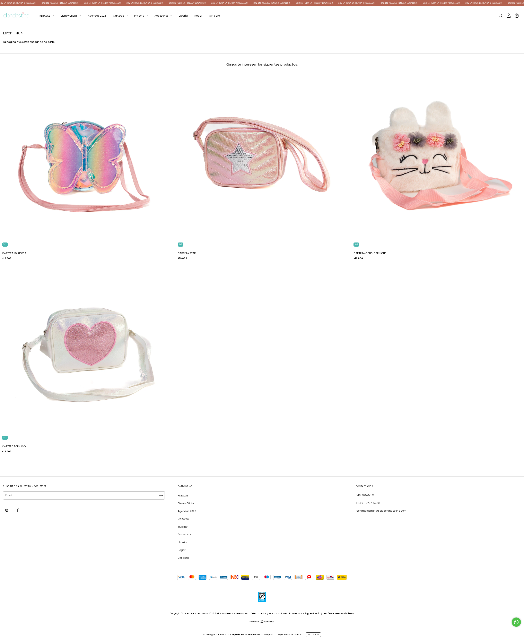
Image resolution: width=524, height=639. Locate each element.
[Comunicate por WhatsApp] (516, 622)
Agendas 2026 (97, 15)
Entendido (313, 634)
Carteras (119, 15)
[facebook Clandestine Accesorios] (17, 510)
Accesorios (162, 15)
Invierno (139, 15)
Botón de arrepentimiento (339, 613)
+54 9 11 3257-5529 (368, 503)
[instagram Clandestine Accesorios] (7, 510)
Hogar (198, 15)
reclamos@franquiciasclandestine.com (381, 510)
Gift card (214, 15)
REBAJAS (45, 15)
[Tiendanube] (262, 622)
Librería (183, 15)
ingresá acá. (312, 613)
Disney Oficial (69, 15)
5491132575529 (365, 495)
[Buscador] (500, 16)
